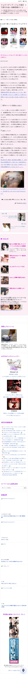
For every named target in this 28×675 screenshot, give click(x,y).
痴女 (22, 199)
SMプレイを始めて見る (14, 670)
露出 (25, 199)
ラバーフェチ (17, 199)
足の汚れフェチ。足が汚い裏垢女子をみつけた (11, 561)
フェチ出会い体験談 (12, 19)
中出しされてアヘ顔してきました (8, 583)
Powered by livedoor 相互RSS (9, 475)
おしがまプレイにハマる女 (17, 266)
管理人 (25, 203)
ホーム (3, 19)
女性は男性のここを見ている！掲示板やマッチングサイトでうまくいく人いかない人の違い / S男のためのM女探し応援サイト (14, 464)
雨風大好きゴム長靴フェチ (17, 288)
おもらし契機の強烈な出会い (18, 277)
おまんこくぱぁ (4, 539)
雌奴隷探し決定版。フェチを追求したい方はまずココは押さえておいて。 (14, 375)
